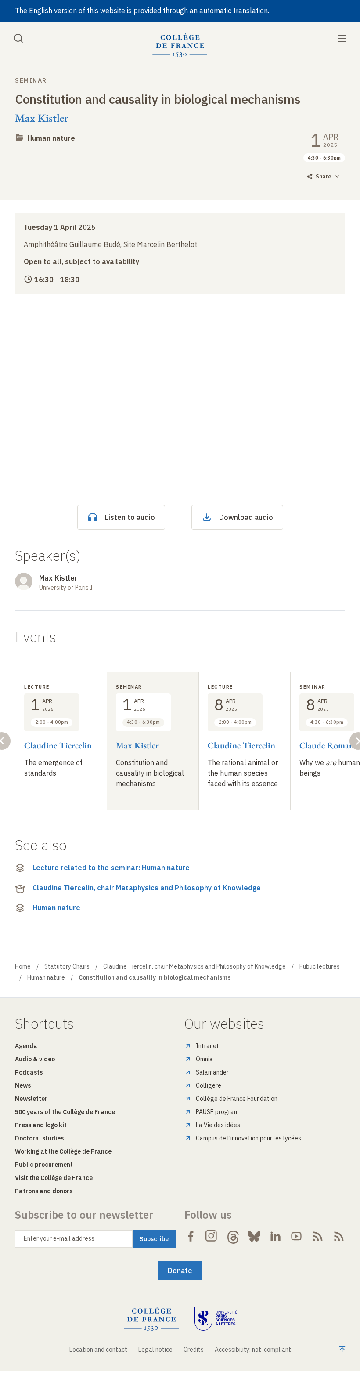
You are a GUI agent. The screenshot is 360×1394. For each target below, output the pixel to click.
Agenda (26, 1046)
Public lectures (319, 966)
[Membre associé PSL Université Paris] (216, 1319)
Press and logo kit (41, 1125)
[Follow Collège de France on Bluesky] (254, 1236)
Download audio (246, 517)
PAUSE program (217, 1112)
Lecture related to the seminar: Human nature (111, 867)
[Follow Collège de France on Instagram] (211, 1236)
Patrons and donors (43, 1191)
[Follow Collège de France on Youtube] (296, 1236)
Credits (194, 1350)
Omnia (204, 1059)
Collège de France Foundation (236, 1099)
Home (23, 966)
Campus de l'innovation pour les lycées (248, 1138)
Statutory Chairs (67, 966)
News (23, 1085)
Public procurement (44, 1165)
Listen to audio (130, 517)
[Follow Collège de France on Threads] (233, 1236)
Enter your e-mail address (59, 1238)
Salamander (212, 1072)
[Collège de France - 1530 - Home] (180, 45)
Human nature (51, 138)
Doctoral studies (39, 1138)
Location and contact (98, 1350)
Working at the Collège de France (63, 1151)
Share (323, 176)
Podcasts (29, 1072)
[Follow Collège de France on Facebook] (190, 1236)
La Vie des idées (218, 1125)
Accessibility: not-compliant (253, 1350)
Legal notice (155, 1350)
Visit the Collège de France (54, 1178)
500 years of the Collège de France (65, 1112)
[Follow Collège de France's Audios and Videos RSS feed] (339, 1236)
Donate (180, 1270)
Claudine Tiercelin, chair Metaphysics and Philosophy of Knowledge (146, 887)
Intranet (207, 1046)
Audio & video (35, 1059)
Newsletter (31, 1099)
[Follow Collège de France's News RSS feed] (318, 1236)
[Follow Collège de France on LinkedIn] (275, 1236)
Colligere (208, 1085)
